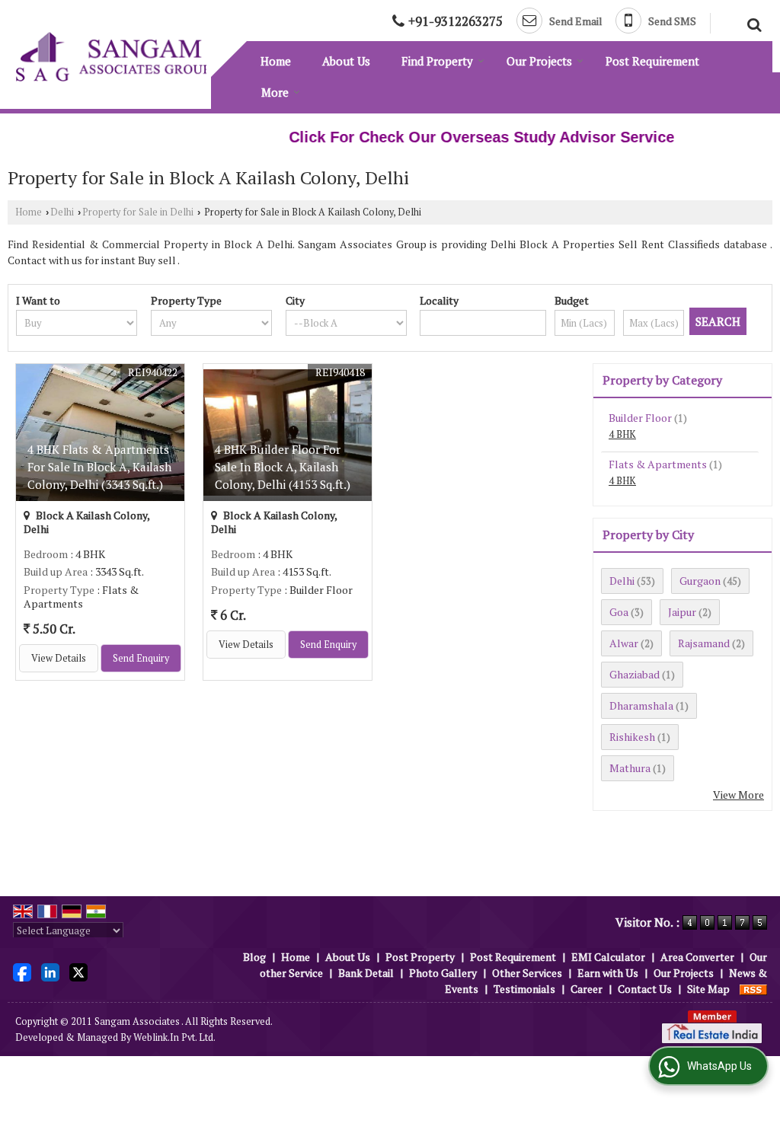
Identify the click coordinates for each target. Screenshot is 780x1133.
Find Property (437, 61)
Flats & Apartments (658, 464)
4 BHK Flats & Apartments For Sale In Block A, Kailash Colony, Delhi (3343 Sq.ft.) (99, 467)
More (275, 92)
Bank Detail (366, 972)
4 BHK (622, 434)
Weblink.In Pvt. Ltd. (174, 1037)
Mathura (630, 768)
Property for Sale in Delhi (137, 212)
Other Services (527, 972)
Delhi (62, 212)
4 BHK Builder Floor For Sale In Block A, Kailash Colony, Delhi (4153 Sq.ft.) (282, 467)
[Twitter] (78, 971)
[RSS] (753, 988)
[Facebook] (22, 971)
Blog (254, 956)
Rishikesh (632, 736)
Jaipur (682, 612)
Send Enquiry (141, 658)
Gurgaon (700, 580)
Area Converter (697, 956)
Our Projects (539, 61)
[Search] (752, 23)
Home (276, 61)
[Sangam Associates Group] (113, 57)
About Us (346, 61)
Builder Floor (640, 417)
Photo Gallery (443, 972)
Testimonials (524, 988)
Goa (618, 612)
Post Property (420, 956)
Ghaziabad (634, 674)
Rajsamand (704, 643)
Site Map (708, 988)
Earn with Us (607, 972)
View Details (58, 658)
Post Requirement (652, 61)
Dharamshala (641, 705)
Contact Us (645, 988)
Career (587, 988)
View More (738, 794)
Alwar (623, 643)
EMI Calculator (608, 956)
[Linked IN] (50, 971)
